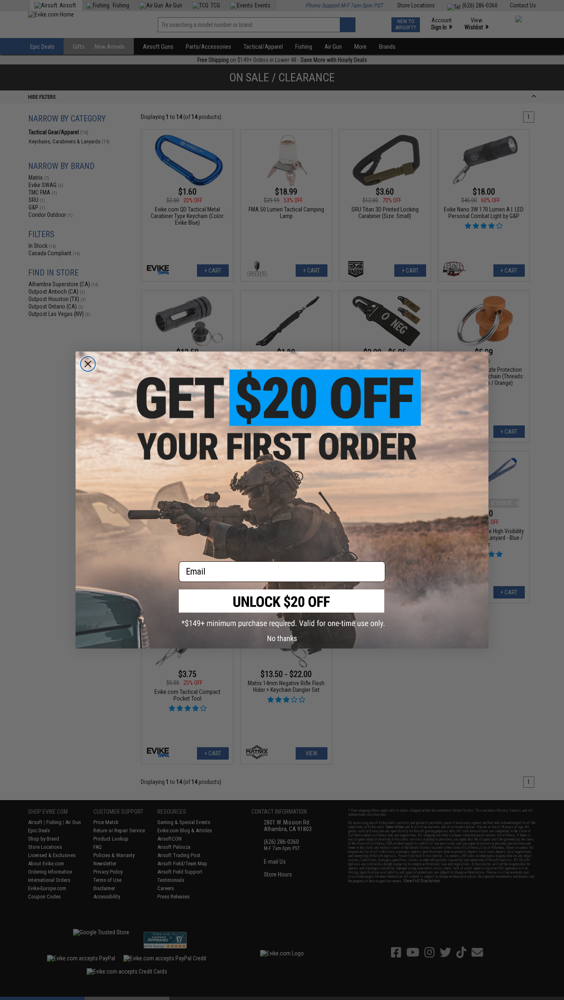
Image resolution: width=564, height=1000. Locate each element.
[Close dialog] (88, 363)
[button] (282, 608)
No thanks (282, 638)
